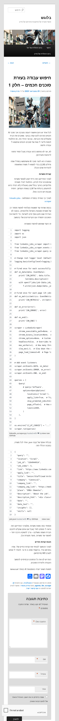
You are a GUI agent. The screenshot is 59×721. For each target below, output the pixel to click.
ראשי (49, 47)
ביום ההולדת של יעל (34, 47)
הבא (11, 62)
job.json (13, 519)
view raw (46, 433)
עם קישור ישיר (32, 588)
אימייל (41, 674)
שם (41, 659)
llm (43, 585)
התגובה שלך (39, 621)
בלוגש (46, 17)
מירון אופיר (15, 91)
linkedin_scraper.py (18, 433)
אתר (44, 689)
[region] (29, 329)
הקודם (46, 62)
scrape (48, 585)
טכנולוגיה (28, 582)
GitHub (12, 435)
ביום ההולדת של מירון (42, 53)
